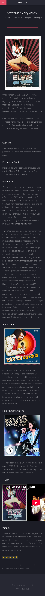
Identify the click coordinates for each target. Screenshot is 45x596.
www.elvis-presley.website (22, 13)
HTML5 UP (25, 588)
